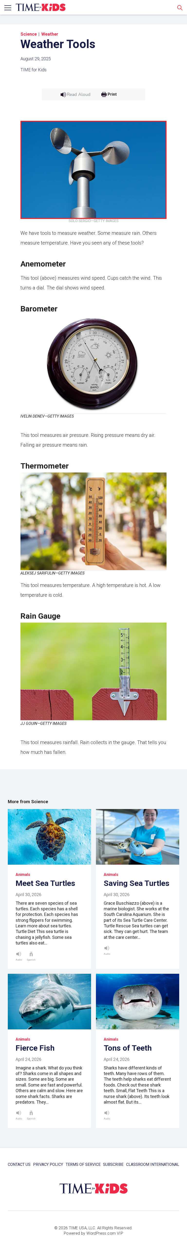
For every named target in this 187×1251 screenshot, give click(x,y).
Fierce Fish (35, 1048)
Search (180, 7)
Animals (23, 874)
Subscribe (113, 1164)
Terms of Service (83, 1164)
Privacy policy (48, 1164)
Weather (49, 34)
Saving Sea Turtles (136, 883)
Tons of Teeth (128, 1048)
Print (112, 94)
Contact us (19, 1164)
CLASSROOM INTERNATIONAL (152, 1164)
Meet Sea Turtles (45, 883)
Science (28, 34)
